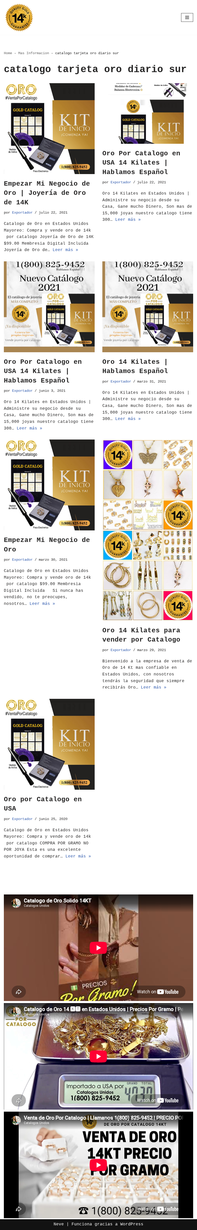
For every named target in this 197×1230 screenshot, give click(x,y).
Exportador (22, 213)
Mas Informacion (33, 53)
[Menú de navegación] (187, 17)
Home (8, 53)
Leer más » (65, 250)
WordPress (131, 1224)
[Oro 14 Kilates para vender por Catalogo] (147, 530)
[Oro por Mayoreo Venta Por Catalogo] (19, 17)
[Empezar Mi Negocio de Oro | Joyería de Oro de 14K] (49, 128)
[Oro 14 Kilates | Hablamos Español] (147, 306)
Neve (59, 1224)
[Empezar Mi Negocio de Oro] (49, 485)
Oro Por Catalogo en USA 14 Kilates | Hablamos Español (141, 163)
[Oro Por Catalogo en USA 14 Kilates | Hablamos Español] (147, 113)
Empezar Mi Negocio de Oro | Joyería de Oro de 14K (47, 193)
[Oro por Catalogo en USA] (49, 744)
